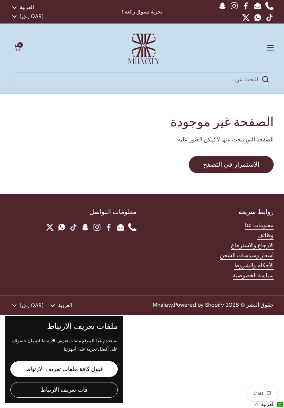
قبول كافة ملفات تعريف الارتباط (64, 369)
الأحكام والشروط (254, 265)
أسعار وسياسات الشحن (247, 255)
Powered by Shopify (199, 304)
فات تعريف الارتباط (64, 389)
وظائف (265, 235)
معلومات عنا (259, 225)
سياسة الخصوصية (253, 275)
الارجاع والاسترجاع (252, 245)
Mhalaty (163, 304)
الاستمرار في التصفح (231, 164)
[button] (17, 48)
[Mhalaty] (143, 47)
